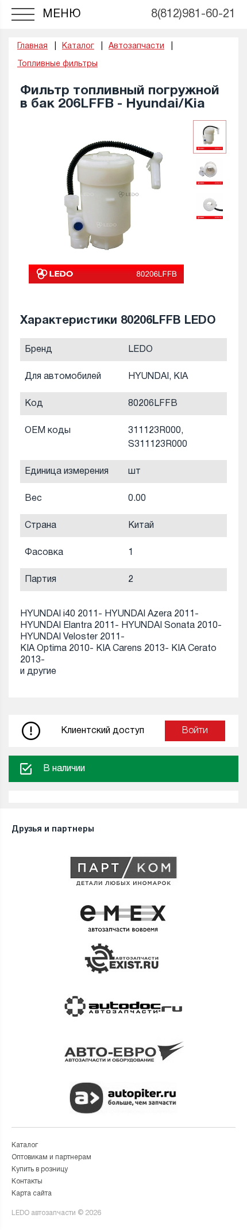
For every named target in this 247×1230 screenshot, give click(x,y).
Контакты (27, 1181)
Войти (195, 731)
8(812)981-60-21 (193, 14)
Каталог (24, 1145)
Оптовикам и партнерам (51, 1157)
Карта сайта (31, 1193)
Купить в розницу (39, 1169)
